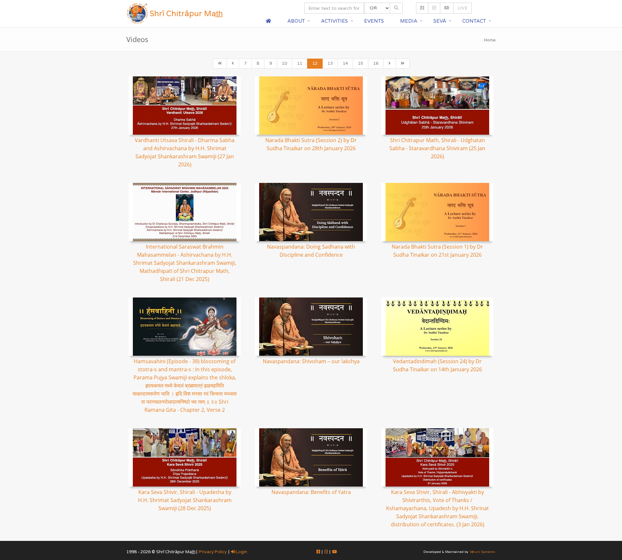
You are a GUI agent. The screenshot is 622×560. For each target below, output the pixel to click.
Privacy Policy (213, 551)
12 (314, 63)
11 (299, 63)
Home (490, 40)
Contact (474, 21)
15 (360, 63)
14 (345, 63)
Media (408, 21)
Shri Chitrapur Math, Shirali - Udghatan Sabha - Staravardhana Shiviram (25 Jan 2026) (437, 148)
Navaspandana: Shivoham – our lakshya (311, 361)
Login (241, 551)
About (296, 21)
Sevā (439, 21)
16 (375, 63)
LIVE (462, 8)
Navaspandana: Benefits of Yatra (311, 492)
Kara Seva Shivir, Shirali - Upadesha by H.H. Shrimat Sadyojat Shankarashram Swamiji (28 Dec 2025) (185, 500)
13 (330, 63)
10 (284, 63)
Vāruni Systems (482, 552)
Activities (334, 21)
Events (374, 21)
